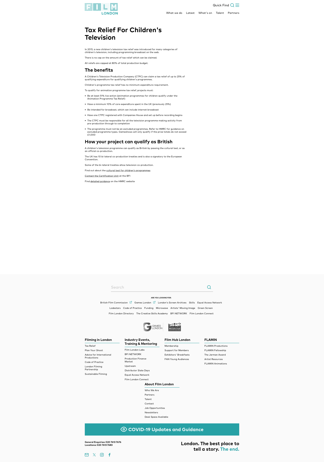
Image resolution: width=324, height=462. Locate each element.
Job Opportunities (155, 408)
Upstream (130, 366)
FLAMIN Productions (216, 345)
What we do (174, 12)
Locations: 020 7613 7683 (99, 445)
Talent (220, 12)
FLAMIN (210, 340)
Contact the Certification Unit (102, 175)
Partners (233, 12)
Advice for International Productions (98, 356)
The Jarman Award (215, 354)
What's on (205, 12)
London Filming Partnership (93, 368)
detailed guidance (100, 181)
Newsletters (151, 412)
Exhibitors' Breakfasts (177, 354)
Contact (149, 403)
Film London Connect (137, 379)
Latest (190, 12)
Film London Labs (135, 349)
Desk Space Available (156, 416)
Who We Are (152, 390)
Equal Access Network (137, 374)
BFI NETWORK (133, 354)
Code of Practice (94, 362)
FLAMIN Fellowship (215, 350)
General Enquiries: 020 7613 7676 (103, 442)
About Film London (159, 384)
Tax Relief (90, 345)
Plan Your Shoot (94, 350)
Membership (171, 345)
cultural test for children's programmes (128, 170)
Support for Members (177, 350)
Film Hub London (177, 340)
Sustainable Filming (96, 374)
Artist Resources (213, 359)
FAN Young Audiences (177, 359)
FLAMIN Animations (215, 363)
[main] (162, 139)
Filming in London (98, 340)
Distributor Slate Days (137, 370)
